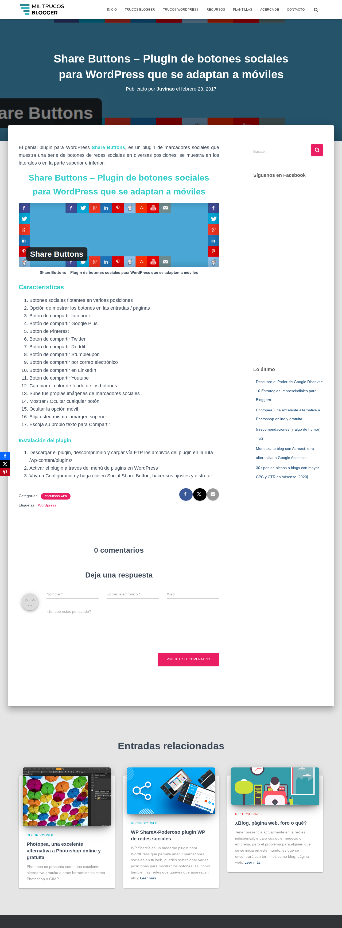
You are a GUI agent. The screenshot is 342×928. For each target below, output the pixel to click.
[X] (5, 464)
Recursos (216, 9)
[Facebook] (5, 456)
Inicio (112, 9)
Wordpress (47, 505)
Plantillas (242, 9)
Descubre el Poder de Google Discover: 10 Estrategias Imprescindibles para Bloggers (289, 391)
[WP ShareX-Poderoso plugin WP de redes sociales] (171, 791)
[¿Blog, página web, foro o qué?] (275, 786)
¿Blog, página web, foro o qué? (271, 823)
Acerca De (269, 9)
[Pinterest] (5, 472)
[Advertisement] (288, 277)
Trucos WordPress (181, 9)
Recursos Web (56, 496)
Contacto (296, 9)
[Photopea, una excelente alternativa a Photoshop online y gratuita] (67, 796)
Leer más (148, 878)
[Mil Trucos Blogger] (42, 9)
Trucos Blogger (140, 9)
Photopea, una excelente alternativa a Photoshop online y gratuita (64, 850)
